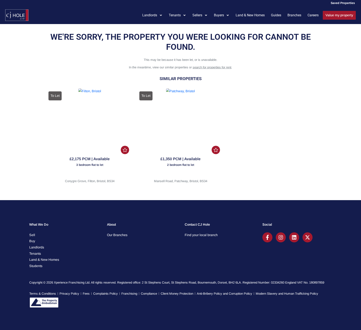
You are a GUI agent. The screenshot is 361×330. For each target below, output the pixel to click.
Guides (276, 15)
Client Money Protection (177, 293)
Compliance (149, 293)
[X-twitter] (308, 237)
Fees (86, 293)
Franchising (129, 293)
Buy (32, 241)
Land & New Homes (250, 15)
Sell (32, 235)
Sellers (197, 15)
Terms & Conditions (42, 293)
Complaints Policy (105, 293)
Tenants (175, 15)
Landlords (149, 15)
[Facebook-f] (267, 237)
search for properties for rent (212, 67)
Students (35, 266)
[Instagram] (281, 237)
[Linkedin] (294, 237)
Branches (294, 15)
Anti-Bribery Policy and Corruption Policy (224, 293)
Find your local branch (201, 235)
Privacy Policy (69, 293)
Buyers (219, 15)
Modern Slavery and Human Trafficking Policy (287, 293)
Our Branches (117, 235)
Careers (313, 15)
